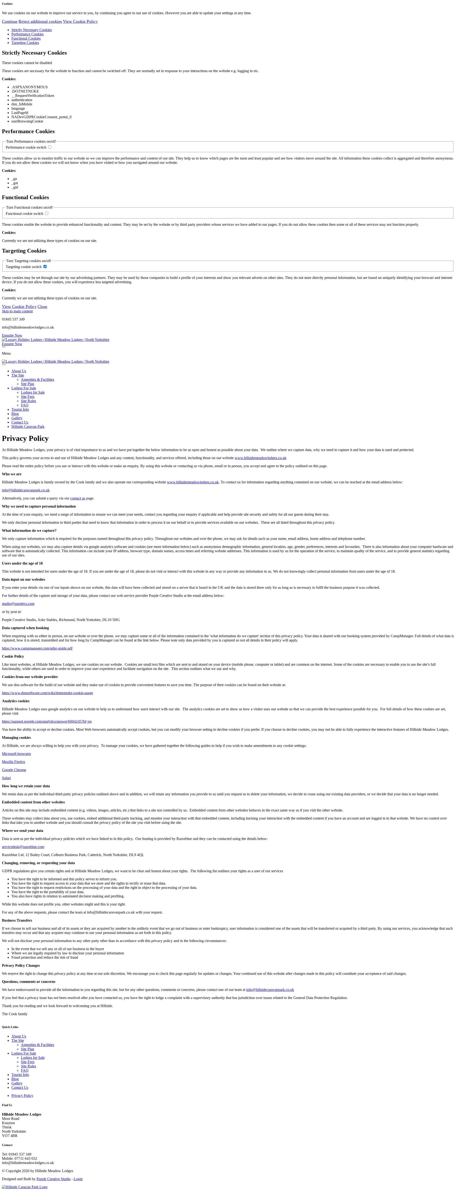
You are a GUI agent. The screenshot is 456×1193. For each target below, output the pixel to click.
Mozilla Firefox (13, 762)
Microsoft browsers (16, 754)
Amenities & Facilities (37, 379)
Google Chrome (14, 770)
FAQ (24, 405)
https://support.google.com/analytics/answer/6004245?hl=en (47, 721)
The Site (17, 375)
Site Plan (27, 384)
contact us (77, 498)
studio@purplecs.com (18, 604)
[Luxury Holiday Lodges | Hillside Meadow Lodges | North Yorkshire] (55, 340)
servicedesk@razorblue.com (23, 847)
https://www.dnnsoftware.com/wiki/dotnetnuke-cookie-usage (47, 693)
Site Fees (27, 397)
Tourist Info (20, 409)
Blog (15, 414)
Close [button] (42, 306)
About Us (18, 371)
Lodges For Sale (23, 388)
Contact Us (19, 422)
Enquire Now (12, 335)
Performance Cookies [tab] (27, 34)
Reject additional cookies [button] (40, 21)
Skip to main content (17, 311)
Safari (6, 778)
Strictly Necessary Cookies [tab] (31, 30)
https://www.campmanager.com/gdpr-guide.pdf (37, 648)
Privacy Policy (22, 1096)
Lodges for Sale (33, 392)
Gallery (17, 418)
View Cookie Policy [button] (80, 21)
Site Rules (28, 401)
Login (78, 1179)
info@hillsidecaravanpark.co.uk (26, 490)
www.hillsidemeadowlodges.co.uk (260, 458)
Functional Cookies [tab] (26, 38)
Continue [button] (10, 21)
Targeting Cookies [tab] (25, 43)
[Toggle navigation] (4, 347)
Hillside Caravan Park (27, 426)
